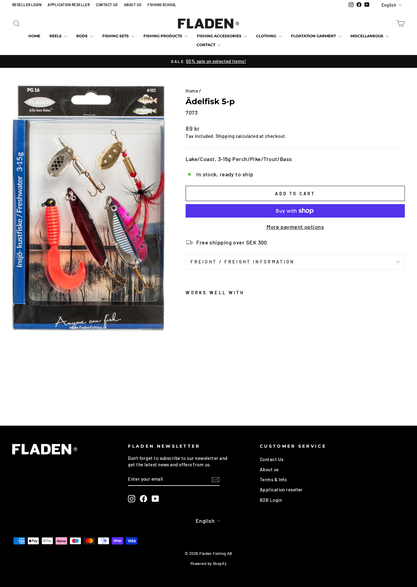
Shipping (225, 136)
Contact (206, 44)
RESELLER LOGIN (27, 4)
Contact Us (272, 459)
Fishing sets (116, 36)
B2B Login (271, 500)
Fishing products (163, 36)
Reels (56, 36)
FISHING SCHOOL (161, 4)
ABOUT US (133, 4)
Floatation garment (314, 36)
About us (269, 469)
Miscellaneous (367, 36)
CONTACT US (107, 4)
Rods (82, 36)
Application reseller (281, 489)
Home (34, 36)
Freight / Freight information (242, 261)
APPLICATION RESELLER (69, 4)
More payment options (295, 226)
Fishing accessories (219, 36)
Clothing (266, 36)
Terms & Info (273, 479)
